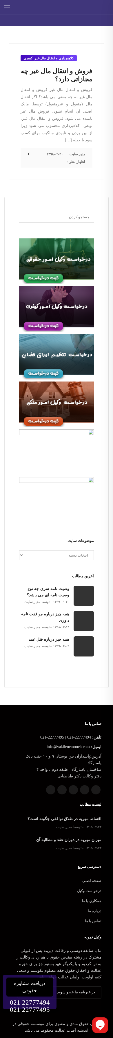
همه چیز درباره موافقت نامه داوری (45, 617)
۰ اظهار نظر (75, 162)
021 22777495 (30, 1009)
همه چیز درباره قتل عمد (49, 639)
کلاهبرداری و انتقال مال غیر (54, 58)
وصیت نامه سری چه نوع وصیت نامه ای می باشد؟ (48, 592)
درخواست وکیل (89, 891)
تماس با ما (93, 921)
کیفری (28, 58)
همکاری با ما (91, 901)
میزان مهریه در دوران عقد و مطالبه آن (68, 840)
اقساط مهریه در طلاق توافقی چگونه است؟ (64, 819)
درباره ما (94, 911)
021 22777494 (30, 1002)
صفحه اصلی (91, 880)
